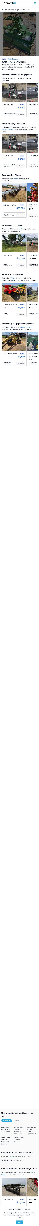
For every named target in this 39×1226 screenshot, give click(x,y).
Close (19, 1222)
